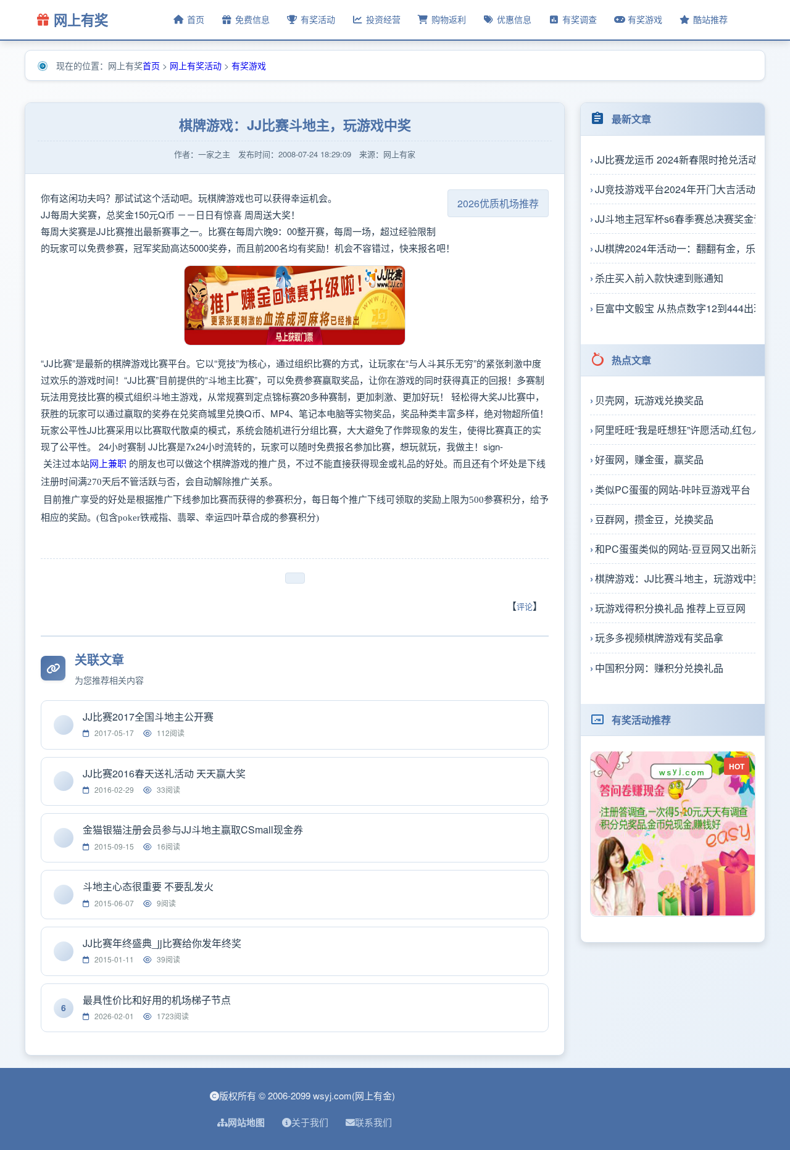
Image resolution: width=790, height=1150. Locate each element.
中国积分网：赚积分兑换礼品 (659, 667)
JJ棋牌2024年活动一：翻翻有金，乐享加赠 (675, 248)
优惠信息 (514, 19)
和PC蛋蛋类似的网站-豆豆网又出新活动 (675, 548)
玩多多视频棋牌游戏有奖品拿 (659, 638)
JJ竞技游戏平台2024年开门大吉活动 (675, 188)
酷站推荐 (710, 19)
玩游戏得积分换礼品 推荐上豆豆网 (670, 608)
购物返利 (448, 19)
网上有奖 (81, 20)
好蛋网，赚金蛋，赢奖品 (649, 459)
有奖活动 (318, 19)
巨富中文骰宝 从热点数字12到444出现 (675, 307)
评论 (525, 606)
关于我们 (309, 1121)
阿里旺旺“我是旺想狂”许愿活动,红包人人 (675, 429)
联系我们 (373, 1121)
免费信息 (252, 19)
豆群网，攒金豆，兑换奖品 (654, 518)
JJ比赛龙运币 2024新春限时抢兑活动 (675, 159)
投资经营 (383, 19)
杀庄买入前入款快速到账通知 (659, 278)
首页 (195, 19)
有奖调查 (579, 19)
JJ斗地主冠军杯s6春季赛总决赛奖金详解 (675, 218)
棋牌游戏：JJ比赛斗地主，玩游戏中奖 (675, 578)
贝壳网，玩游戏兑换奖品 (649, 399)
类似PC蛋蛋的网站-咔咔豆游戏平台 (672, 489)
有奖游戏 (645, 19)
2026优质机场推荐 (498, 203)
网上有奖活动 (196, 65)
